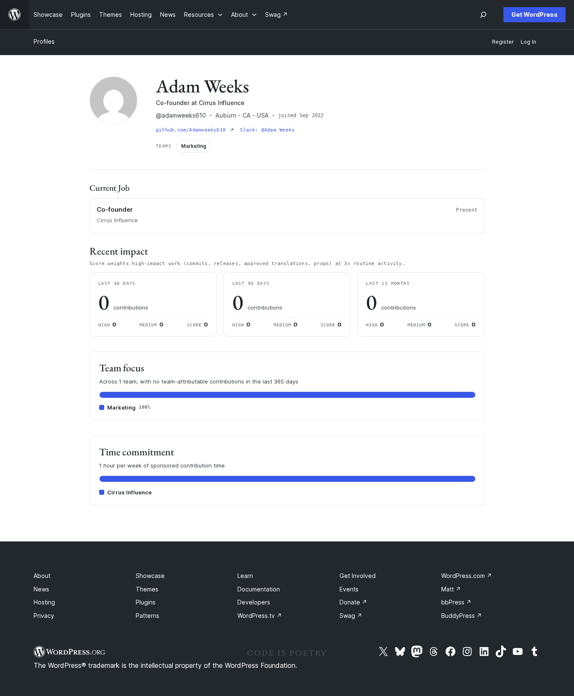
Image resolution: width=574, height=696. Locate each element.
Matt (451, 589)
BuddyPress (461, 615)
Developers (253, 602)
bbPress (456, 602)
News (41, 589)
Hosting (44, 602)
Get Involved (358, 575)
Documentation (258, 589)
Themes (147, 589)
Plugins (145, 602)
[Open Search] (483, 14)
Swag (351, 615)
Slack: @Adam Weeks (267, 130)
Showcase (150, 575)
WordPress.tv (259, 615)
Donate (353, 602)
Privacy (44, 615)
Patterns (147, 615)
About (42, 575)
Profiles (44, 41)
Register (503, 42)
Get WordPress (534, 14)
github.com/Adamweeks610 (192, 130)
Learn (245, 575)
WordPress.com (466, 575)
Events (349, 589)
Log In (528, 42)
